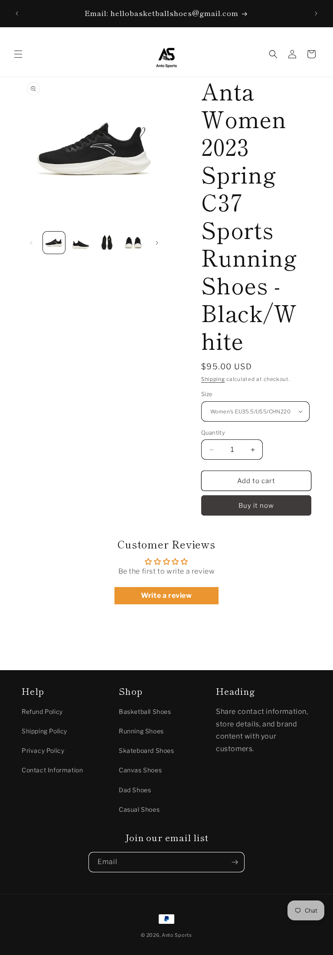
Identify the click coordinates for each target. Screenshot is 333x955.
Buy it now (256, 506)
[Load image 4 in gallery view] (133, 243)
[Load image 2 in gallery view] (80, 243)
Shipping (213, 379)
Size (207, 393)
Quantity (213, 432)
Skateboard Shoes (146, 750)
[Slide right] (156, 242)
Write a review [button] (166, 595)
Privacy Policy (43, 750)
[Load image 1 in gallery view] (54, 243)
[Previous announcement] (16, 13)
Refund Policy (42, 711)
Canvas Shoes (140, 770)
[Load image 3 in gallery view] (107, 243)
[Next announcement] (316, 13)
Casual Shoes (139, 809)
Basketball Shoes (145, 711)
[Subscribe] (234, 862)
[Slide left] (31, 242)
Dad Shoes (135, 790)
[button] (18, 54)
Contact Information (52, 770)
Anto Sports (177, 935)
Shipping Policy (44, 731)
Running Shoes (141, 731)
